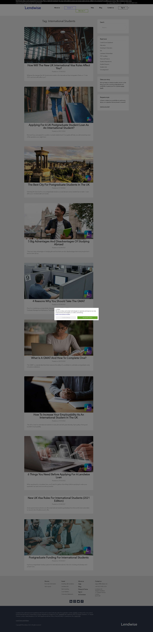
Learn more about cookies (62, 314)
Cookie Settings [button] (66, 317)
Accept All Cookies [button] (87, 317)
